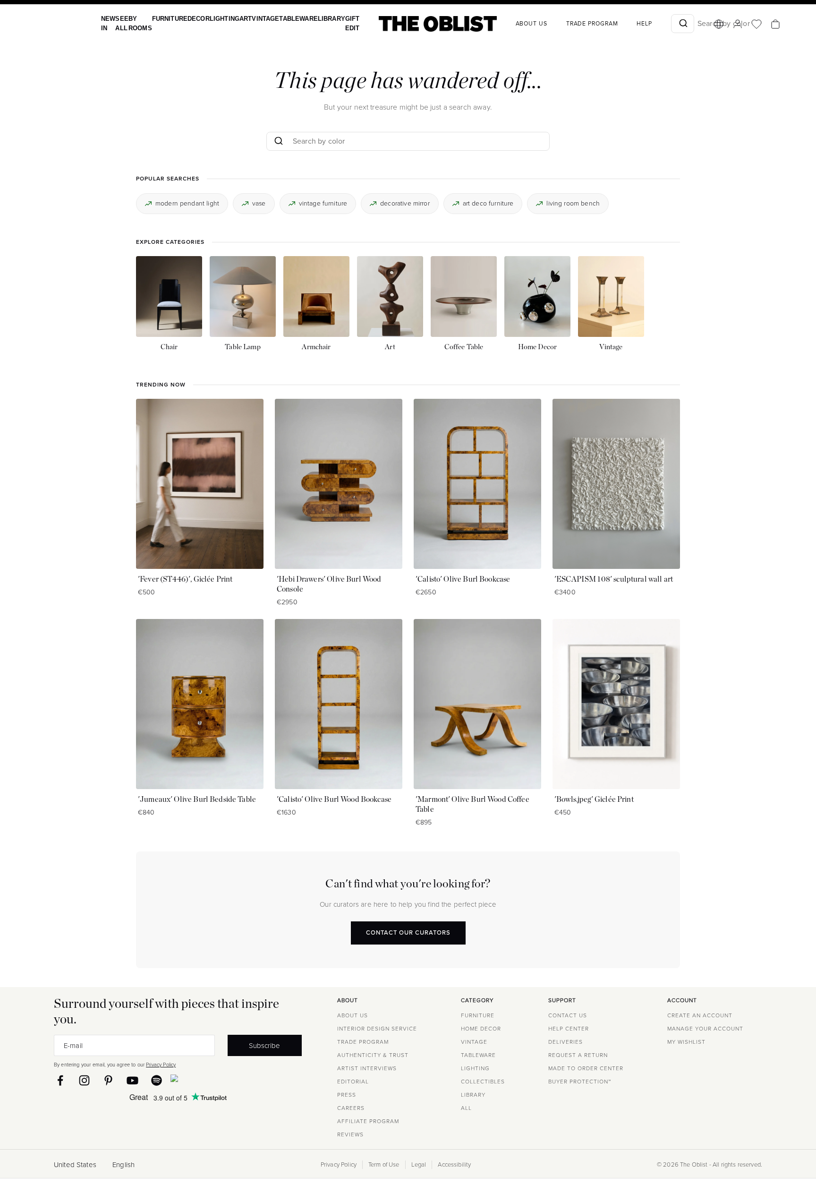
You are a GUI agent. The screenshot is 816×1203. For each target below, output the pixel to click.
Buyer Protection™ (579, 1081)
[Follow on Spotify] (156, 1080)
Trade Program (572, 23)
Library (313, 18)
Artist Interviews (367, 1068)
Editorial (353, 1081)
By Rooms (137, 23)
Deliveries (565, 1042)
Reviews (350, 1134)
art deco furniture (488, 203)
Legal (418, 1164)
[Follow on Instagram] (84, 1080)
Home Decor (481, 1028)
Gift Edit (333, 23)
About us (511, 23)
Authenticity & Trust (372, 1055)
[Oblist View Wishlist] (736, 24)
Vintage (253, 18)
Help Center (568, 1028)
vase (259, 203)
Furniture (164, 18)
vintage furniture (323, 203)
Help (624, 23)
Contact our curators (408, 932)
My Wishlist (686, 1042)
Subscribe (264, 1045)
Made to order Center (585, 1068)
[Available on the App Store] (217, 1080)
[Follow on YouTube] (132, 1080)
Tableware (283, 18)
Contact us (567, 1015)
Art (235, 18)
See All (119, 23)
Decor (191, 18)
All (466, 1108)
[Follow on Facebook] (60, 1080)
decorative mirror (405, 203)
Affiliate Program (368, 1121)
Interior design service (377, 1028)
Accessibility (454, 1164)
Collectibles (483, 1081)
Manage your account (705, 1028)
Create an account (699, 1015)
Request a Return (578, 1055)
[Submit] (662, 23)
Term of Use (384, 1164)
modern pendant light (187, 203)
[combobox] (662, 23)
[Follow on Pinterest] (108, 1080)
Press (346, 1095)
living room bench (573, 203)
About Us (352, 1015)
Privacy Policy (161, 1064)
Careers (351, 1108)
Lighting (216, 18)
